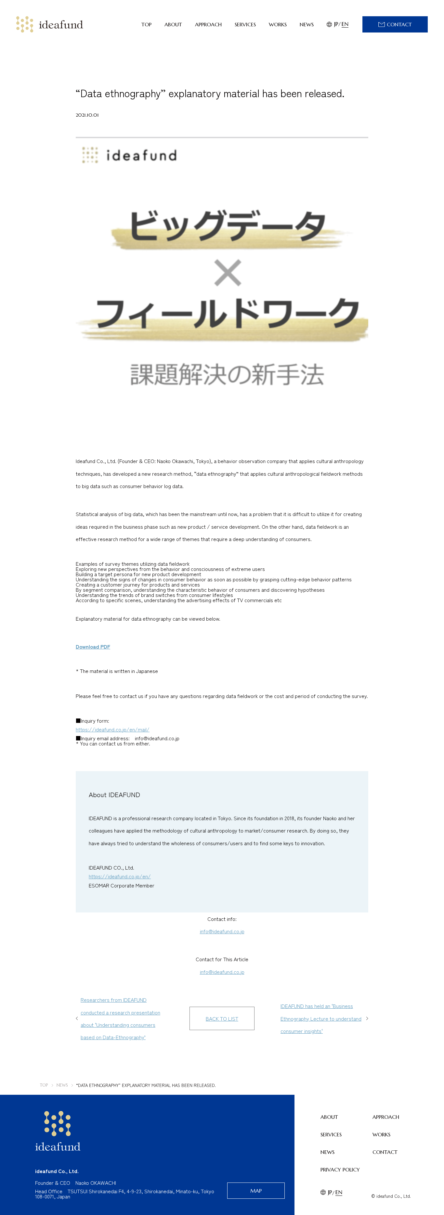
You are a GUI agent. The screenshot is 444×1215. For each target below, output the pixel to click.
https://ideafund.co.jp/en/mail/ (113, 729)
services (245, 24)
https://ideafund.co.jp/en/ (120, 876)
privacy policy (340, 1169)
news (307, 24)
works (278, 24)
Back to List (222, 1018)
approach (208, 24)
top (146, 24)
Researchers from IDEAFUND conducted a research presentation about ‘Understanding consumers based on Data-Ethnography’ (120, 1018)
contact (385, 1152)
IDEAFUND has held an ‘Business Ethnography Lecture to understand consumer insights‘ (321, 1018)
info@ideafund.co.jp (222, 931)
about (173, 24)
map (256, 1190)
